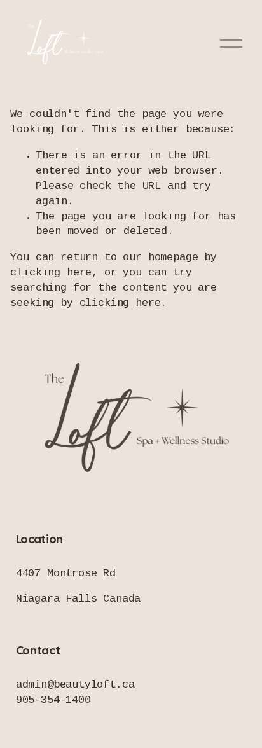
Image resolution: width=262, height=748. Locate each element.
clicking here (51, 273)
